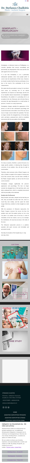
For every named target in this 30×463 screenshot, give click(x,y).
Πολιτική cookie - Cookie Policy (13, 447)
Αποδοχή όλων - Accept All (15, 451)
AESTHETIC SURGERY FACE (11, 35)
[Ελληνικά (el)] (25, 0)
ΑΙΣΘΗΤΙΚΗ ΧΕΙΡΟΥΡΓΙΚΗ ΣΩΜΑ (15, 420)
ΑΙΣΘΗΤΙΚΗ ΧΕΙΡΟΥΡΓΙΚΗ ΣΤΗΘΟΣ (15, 418)
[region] (15, 442)
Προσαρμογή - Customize (15, 456)
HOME (15, 412)
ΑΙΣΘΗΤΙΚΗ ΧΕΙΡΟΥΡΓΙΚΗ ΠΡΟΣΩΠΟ (15, 415)
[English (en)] (27, 0)
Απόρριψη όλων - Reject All (15, 460)
